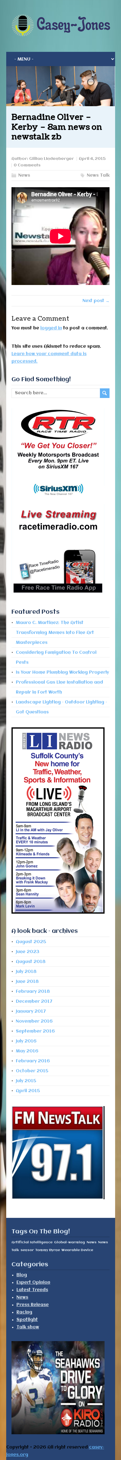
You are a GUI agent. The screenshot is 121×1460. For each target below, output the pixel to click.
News (24, 175)
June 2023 (27, 952)
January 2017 (31, 1011)
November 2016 (34, 1021)
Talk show (27, 1327)
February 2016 (33, 1061)
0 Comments (27, 165)
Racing (24, 1312)
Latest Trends (32, 1290)
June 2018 (27, 981)
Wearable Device (77, 1250)
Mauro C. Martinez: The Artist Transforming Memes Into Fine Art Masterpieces (55, 633)
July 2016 (26, 1041)
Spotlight (27, 1320)
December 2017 (34, 1001)
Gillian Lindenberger (51, 159)
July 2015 (26, 1081)
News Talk (98, 175)
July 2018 (26, 972)
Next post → (96, 301)
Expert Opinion (33, 1282)
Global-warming (69, 1242)
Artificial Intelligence (31, 1242)
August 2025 (31, 942)
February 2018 (33, 991)
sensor (27, 1250)
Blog (21, 1275)
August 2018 (31, 962)
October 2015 (32, 1071)
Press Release (32, 1305)
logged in (51, 328)
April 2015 (28, 1091)
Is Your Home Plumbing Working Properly (62, 672)
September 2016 (35, 1031)
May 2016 (27, 1051)
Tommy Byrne (47, 1250)
